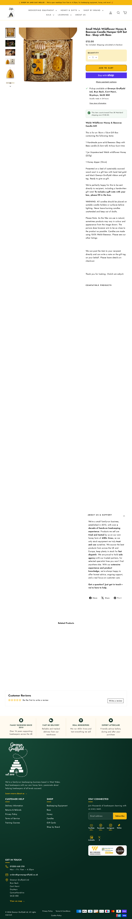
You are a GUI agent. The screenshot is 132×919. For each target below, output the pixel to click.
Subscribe (119, 816)
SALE (49, 15)
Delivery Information (14, 805)
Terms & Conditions (63, 911)
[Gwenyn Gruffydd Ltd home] (16, 759)
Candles (50, 818)
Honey (49, 814)
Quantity (93, 53)
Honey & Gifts (69, 10)
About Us (80, 15)
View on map (17, 901)
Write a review (115, 700)
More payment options (106, 81)
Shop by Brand (92, 10)
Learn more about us (16, 793)
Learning (63, 15)
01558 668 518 (17, 866)
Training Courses (12, 822)
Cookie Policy (56, 915)
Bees (49, 810)
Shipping (100, 44)
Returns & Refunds (13, 810)
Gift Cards (51, 822)
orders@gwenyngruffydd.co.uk (24, 874)
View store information (97, 103)
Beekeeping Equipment (42, 10)
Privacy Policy (11, 814)
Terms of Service (12, 818)
